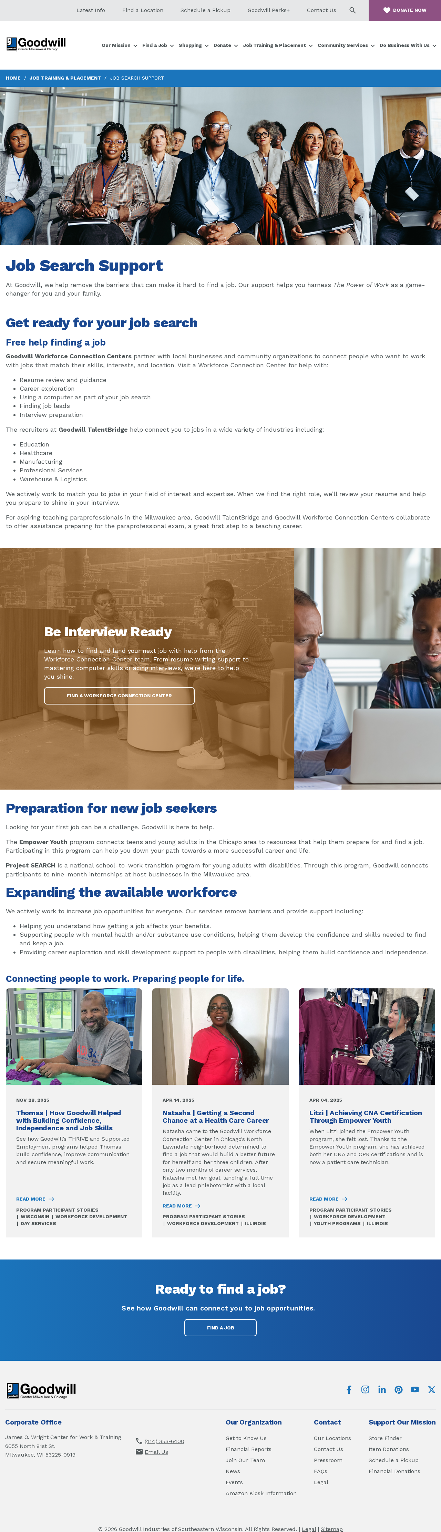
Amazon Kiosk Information (261, 1493)
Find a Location (142, 10)
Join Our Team (245, 1460)
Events (234, 1482)
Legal (321, 1482)
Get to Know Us (246, 1438)
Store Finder (385, 1438)
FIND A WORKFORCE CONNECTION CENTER (119, 695)
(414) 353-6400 (164, 1441)
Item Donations (389, 1449)
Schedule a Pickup (205, 10)
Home (13, 78)
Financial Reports (248, 1449)
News (233, 1471)
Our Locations (332, 1438)
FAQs (320, 1471)
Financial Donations (394, 1471)
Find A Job (220, 1327)
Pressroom (328, 1460)
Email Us (156, 1452)
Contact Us (321, 10)
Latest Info (90, 10)
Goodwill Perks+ (269, 10)
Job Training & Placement (65, 78)
